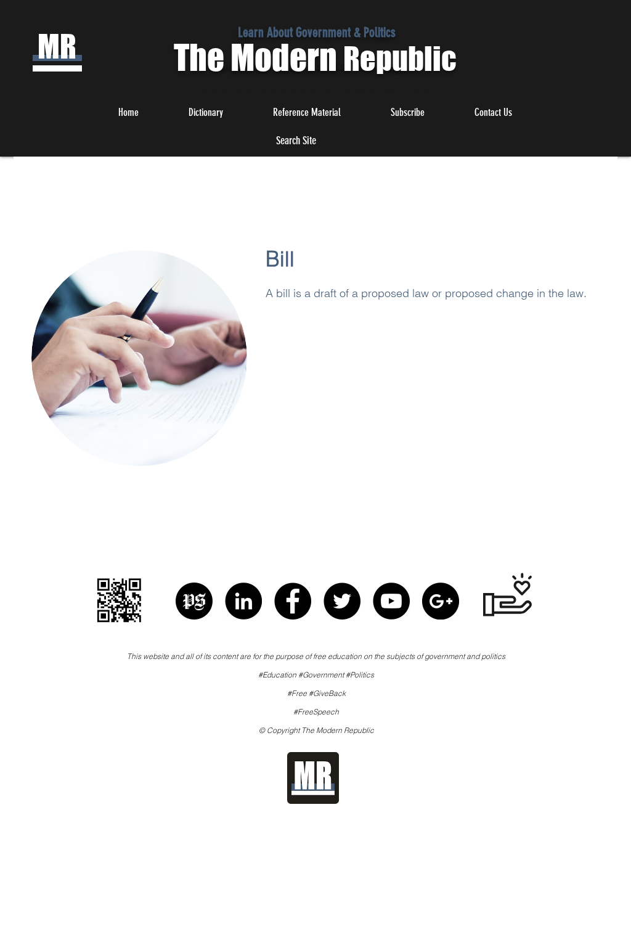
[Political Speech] (194, 601)
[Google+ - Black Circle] (440, 601)
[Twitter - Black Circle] (342, 601)
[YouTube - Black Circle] (391, 601)
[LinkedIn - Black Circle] (243, 601)
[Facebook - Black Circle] (292, 601)
